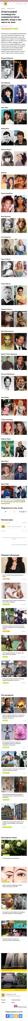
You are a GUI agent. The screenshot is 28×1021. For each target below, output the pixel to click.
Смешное (6, 631)
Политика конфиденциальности (13, 995)
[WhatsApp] (24, 511)
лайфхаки (6, 882)
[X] (20, 511)
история (6, 799)
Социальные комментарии (19, 544)
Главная (3, 8)
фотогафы (6, 772)
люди (15, 28)
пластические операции (6, 604)
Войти (13, 1002)
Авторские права (16, 1000)
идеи (5, 935)
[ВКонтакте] (5, 511)
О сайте (3, 1002)
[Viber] (22, 511)
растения (6, 855)
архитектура (7, 827)
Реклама (3, 1000)
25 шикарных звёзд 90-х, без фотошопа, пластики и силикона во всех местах (13, 501)
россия (5, 682)
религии (5, 747)
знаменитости (11, 8)
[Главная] (5, 3)
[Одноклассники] (14, 511)
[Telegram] (26, 511)
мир (4, 908)
